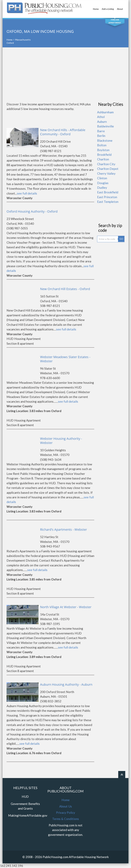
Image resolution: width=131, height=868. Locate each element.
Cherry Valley (106, 173)
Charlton (103, 159)
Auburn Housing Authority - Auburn (66, 684)
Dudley (102, 187)
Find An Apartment (114, 21)
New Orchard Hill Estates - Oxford (65, 289)
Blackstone (104, 140)
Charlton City (106, 164)
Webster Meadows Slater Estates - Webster (65, 359)
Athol (101, 117)
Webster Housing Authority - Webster (61, 440)
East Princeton (107, 197)
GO (121, 238)
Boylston (103, 150)
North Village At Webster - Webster (65, 607)
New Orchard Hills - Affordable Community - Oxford (62, 132)
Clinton (102, 178)
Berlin (101, 136)
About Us (65, 806)
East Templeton (107, 201)
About (120, 9)
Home (96, 9)
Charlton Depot (107, 168)
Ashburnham (105, 112)
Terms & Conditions (65, 819)
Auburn (102, 121)
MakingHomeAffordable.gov (27, 815)
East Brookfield (107, 192)
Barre (101, 131)
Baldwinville (105, 126)
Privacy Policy (65, 812)
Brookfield (104, 154)
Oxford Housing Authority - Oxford (32, 211)
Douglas (102, 183)
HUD (25, 796)
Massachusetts (23, 39)
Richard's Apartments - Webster (63, 529)
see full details (27, 193)
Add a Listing (108, 9)
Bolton (101, 145)
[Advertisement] (65, 74)
